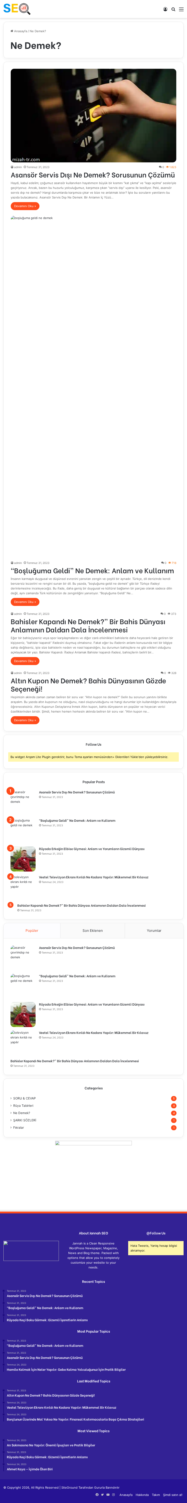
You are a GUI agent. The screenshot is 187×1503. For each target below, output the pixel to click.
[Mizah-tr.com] (17, 9)
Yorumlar (154, 930)
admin (18, 167)
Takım (156, 1495)
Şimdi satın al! (172, 1495)
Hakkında (142, 1495)
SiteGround (69, 1487)
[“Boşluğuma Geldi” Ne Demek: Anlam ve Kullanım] (94, 387)
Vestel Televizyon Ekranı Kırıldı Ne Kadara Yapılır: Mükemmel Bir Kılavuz (93, 876)
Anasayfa (20, 31)
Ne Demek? (21, 1113)
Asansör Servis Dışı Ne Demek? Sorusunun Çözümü (93, 174)
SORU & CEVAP (24, 1098)
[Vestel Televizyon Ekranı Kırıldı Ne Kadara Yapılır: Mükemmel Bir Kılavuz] (23, 887)
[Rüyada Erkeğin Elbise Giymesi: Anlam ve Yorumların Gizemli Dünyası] (23, 859)
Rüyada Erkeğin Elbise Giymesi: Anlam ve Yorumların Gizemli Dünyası (92, 848)
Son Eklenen (93, 930)
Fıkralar (18, 1127)
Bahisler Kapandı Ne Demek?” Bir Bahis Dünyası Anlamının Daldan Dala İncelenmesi (88, 625)
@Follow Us (155, 1233)
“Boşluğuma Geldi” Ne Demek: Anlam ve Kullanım (92, 570)
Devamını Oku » (25, 206)
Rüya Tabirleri (23, 1105)
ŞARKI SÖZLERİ (24, 1120)
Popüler (32, 930)
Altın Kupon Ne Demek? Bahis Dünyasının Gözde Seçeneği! (88, 684)
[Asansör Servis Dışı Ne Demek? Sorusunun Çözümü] (94, 115)
